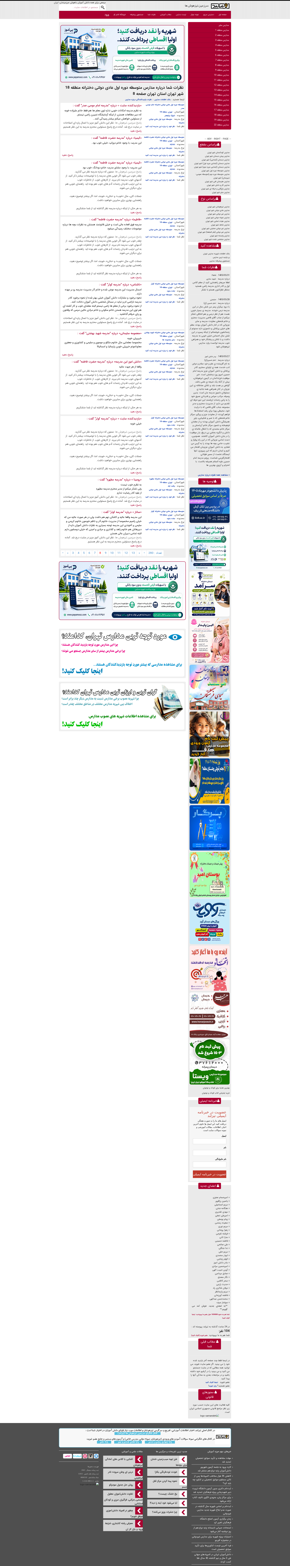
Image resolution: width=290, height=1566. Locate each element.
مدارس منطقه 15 (221, 100)
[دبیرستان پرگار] (210, 827)
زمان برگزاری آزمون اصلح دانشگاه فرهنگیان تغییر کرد (215, 1520)
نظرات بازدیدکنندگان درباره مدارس (138, 99)
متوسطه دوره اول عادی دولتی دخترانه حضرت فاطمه (164, 137)
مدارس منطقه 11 (221, 80)
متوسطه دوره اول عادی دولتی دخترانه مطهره (166, 478)
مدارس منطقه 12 (221, 85)
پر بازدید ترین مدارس (221, 257)
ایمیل (224, 1136)
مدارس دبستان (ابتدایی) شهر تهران (216, 159)
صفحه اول (222, 14)
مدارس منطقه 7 (222, 60)
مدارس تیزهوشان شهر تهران (219, 206)
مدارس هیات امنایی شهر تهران (218, 221)
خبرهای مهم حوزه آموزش (219, 1451)
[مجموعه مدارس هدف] (210, 734)
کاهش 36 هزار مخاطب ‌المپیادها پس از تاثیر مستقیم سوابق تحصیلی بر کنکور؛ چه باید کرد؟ (212, 1479)
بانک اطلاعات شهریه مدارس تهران (216, 253)
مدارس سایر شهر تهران (221, 192)
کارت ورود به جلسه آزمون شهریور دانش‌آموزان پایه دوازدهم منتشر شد (214, 1469)
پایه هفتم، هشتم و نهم (128, 1442)
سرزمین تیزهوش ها (197, 5)
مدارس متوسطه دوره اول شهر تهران (215, 170)
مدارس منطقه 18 (221, 115)
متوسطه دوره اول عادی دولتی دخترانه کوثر (167, 283)
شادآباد (172, 144)
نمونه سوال (195, 14)
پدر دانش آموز (210, 356)
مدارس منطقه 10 (221, 75)
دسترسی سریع (208, 14)
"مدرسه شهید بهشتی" (98, 333)
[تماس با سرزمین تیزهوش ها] (67, 1456)
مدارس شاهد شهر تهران (220, 224)
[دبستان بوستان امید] (210, 874)
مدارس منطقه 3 (222, 40)
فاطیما (136, 219)
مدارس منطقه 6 (222, 55)
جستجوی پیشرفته (136, 14)
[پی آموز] (122, 53)
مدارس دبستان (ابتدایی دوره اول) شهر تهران (212, 163)
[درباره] (77, 1456)
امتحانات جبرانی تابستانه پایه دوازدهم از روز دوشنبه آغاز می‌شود (212, 1529)
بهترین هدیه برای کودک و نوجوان (216, 1087)
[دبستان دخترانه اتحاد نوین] (210, 968)
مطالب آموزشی (165, 14)
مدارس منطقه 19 (221, 120)
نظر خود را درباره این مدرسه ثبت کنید (160, 126)
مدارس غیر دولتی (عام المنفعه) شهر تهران (214, 232)
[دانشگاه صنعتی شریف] (210, 505)
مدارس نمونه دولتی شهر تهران (218, 217)
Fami (214, 275)
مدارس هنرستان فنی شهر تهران (217, 181)
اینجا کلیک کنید (211, 1382)
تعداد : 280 (155, 553)
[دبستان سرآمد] (210, 593)
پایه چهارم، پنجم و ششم (160, 1442)
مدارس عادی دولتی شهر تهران (218, 210)
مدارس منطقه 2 (222, 35)
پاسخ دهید (136, 131)
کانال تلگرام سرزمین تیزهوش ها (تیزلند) (137, 1433)
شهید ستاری (211, 279)
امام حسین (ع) (210, 303)
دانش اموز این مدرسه (127, 361)
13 (133, 553)
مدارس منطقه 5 (222, 50)
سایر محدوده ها (168, 339)
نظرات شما (152, 14)
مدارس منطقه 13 (221, 90)
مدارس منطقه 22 (221, 125)
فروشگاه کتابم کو (120, 14)
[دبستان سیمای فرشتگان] (210, 687)
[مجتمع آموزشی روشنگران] (210, 781)
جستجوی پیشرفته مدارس (219, 261)
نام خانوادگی (220, 1159)
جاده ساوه (171, 291)
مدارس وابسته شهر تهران (220, 235)
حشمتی (213, 299)
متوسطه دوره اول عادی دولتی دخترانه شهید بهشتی (164, 332)
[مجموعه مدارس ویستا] (210, 1061)
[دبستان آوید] (210, 921)
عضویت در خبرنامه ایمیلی (209, 1174)
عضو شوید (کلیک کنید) (199, 1335)
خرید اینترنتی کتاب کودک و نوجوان (216, 1093)
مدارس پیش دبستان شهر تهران (217, 156)
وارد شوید (212, 1386)
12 (126, 553)
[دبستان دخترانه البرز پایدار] (210, 640)
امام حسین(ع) (210, 360)
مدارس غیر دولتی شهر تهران (219, 214)
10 (112, 553)
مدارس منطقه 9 (222, 70)
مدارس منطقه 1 (222, 30)
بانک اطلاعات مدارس (162, 99)
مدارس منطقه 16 (221, 105)
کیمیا (137, 138)
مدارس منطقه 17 (221, 110)
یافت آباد (171, 486)
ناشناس (135, 284)
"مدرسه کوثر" (114, 284)
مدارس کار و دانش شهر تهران (218, 185)
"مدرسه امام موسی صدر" (95, 105)
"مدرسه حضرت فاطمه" (112, 138)
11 (119, 553)
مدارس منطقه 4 (222, 45)
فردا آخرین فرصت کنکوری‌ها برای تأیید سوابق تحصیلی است (213, 1547)
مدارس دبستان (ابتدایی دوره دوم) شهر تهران (212, 167)
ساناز (137, 512)
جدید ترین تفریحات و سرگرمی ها (171, 1451)
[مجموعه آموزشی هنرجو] (210, 1015)
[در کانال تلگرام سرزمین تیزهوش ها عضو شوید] (96, 1456)
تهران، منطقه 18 (166, 112)
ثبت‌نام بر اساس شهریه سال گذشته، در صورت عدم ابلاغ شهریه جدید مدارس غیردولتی (213, 1510)
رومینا (136, 479)
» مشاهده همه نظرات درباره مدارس (214, 475)
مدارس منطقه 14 (221, 95)
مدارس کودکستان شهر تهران (218, 152)
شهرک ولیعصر (170, 115)
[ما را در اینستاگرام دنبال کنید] (90, 1456)
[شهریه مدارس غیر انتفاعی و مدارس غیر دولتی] (122, 706)
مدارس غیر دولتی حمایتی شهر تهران (216, 228)
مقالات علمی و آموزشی (132, 1451)
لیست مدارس (181, 14)
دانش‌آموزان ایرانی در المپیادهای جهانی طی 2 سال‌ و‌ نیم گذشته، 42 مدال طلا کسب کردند (212, 1558)
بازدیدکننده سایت (129, 105)
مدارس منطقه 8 (222, 65)
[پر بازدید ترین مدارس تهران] (122, 653)
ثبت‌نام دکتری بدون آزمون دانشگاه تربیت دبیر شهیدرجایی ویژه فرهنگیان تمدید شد (211, 1490)
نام (225, 1147)
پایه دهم (104, 1442)
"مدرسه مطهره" (114, 479)
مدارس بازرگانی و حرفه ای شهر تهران (215, 188)
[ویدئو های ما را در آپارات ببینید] (84, 1456)
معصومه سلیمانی (130, 333)
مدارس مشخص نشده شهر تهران (217, 239)
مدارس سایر (224, 25)
